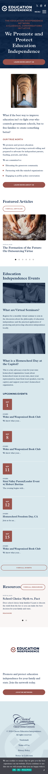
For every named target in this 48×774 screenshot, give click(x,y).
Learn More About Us (24, 62)
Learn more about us (24, 185)
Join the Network (24, 692)
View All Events (24, 568)
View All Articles (14, 209)
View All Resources (33, 587)
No (19, 770)
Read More (7, 613)
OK (14, 770)
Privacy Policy (26, 770)
